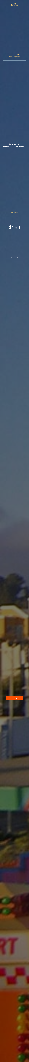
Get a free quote (14, 698)
